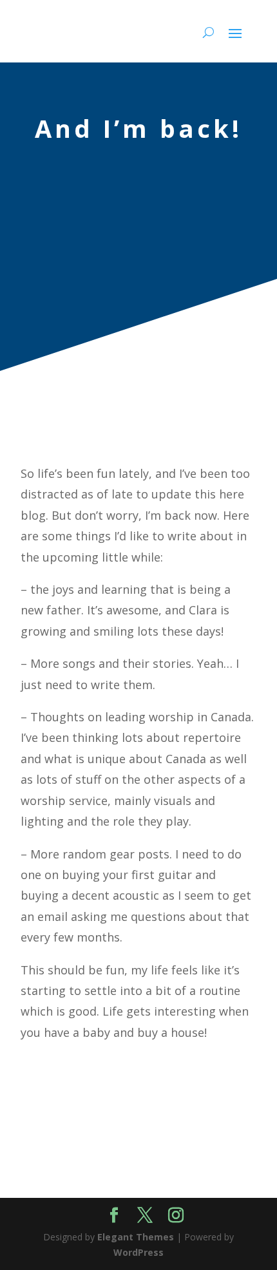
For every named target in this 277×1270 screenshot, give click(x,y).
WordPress (138, 1252)
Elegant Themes (135, 1237)
